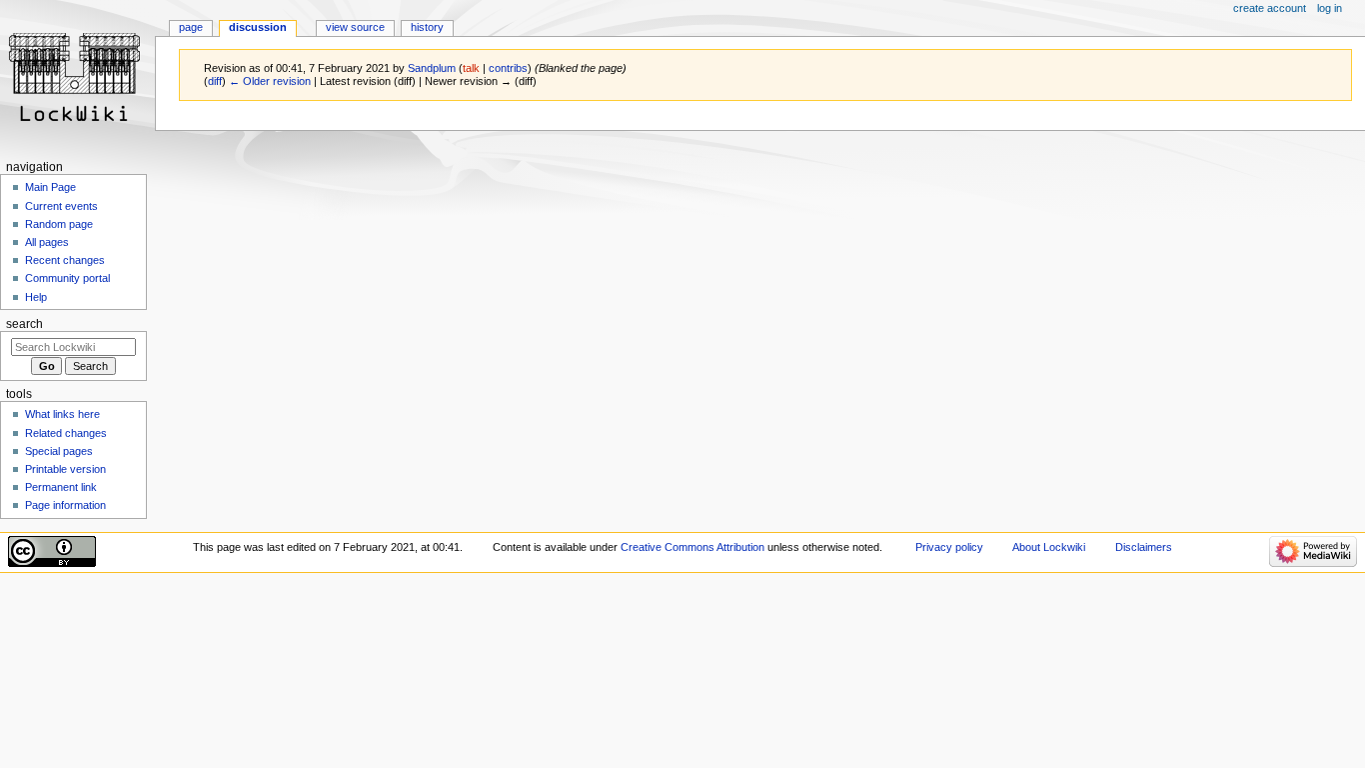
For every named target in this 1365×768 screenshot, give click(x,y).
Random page (59, 224)
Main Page (50, 187)
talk (471, 68)
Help (36, 297)
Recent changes (65, 260)
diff (215, 81)
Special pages (59, 451)
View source (355, 27)
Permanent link (61, 487)
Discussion (258, 27)
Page (191, 27)
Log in (1329, 8)
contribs (508, 68)
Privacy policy (949, 547)
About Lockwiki (1048, 547)
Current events (61, 206)
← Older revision (270, 81)
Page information (65, 505)
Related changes (66, 433)
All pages (47, 242)
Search (24, 324)
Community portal (67, 278)
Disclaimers (1143, 547)
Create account (1269, 8)
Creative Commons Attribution (692, 547)
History (427, 27)
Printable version (65, 469)
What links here (62, 414)
